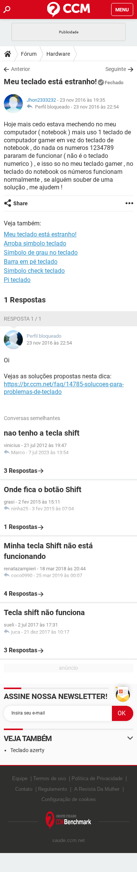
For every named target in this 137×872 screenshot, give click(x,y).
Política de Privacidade (97, 778)
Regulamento (52, 789)
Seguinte (115, 69)
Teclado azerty (27, 750)
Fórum (29, 54)
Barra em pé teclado (30, 261)
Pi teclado (17, 279)
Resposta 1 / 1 (22, 319)
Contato (23, 789)
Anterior (20, 69)
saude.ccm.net (68, 840)
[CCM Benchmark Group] (68, 820)
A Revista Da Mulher (96, 789)
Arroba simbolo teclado (35, 243)
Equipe (19, 778)
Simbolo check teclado (34, 270)
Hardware (58, 54)
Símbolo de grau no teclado (41, 252)
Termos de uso (49, 778)
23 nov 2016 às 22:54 (96, 107)
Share (20, 203)
